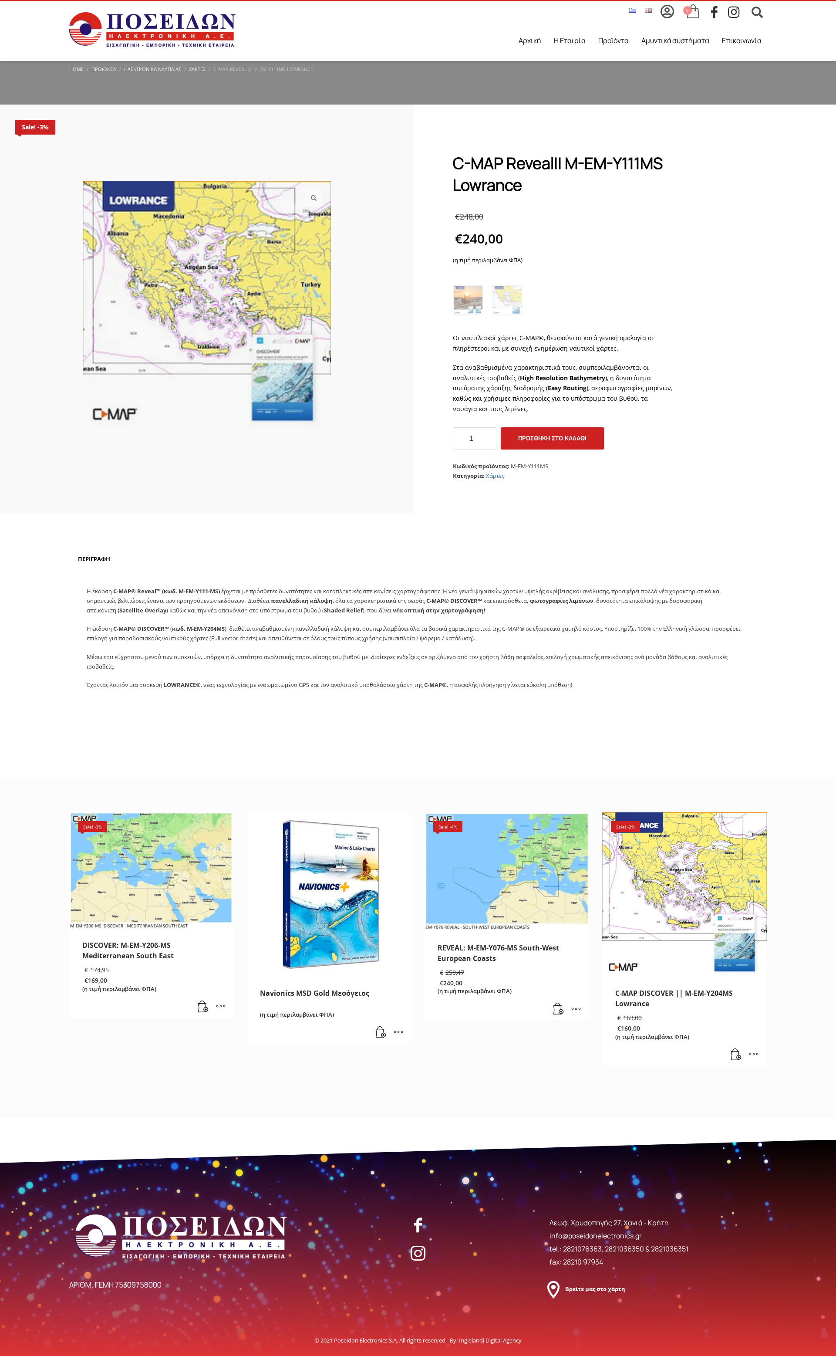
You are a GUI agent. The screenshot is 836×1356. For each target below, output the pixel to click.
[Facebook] (418, 1225)
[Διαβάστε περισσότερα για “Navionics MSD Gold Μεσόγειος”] (381, 1033)
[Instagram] (418, 1253)
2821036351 (669, 1249)
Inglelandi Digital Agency (490, 1340)
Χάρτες (495, 476)
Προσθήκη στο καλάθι (552, 438)
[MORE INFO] (220, 1007)
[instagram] (736, 12)
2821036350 (625, 1249)
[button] (313, 198)
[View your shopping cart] (692, 12)
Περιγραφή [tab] (94, 559)
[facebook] (719, 12)
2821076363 (582, 1249)
